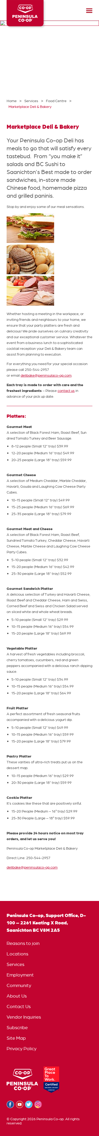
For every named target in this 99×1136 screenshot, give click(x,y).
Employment (20, 975)
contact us (66, 390)
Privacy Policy (21, 1048)
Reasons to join (23, 943)
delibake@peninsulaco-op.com (46, 375)
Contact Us (19, 1006)
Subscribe (17, 1027)
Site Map (16, 1038)
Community (19, 985)
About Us (17, 996)
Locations (17, 954)
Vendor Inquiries (24, 1017)
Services (15, 964)
